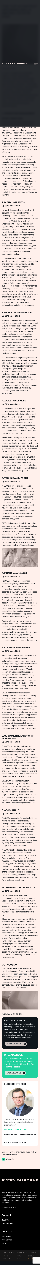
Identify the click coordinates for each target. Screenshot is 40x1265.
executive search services (16, 974)
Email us (5, 1220)
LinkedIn (28, 133)
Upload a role (14, 1073)
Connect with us (8, 1207)
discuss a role (7, 1224)
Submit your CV (14, 1044)
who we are (6, 1236)
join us (4, 1243)
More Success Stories (15, 1143)
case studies (7, 1240)
